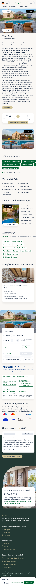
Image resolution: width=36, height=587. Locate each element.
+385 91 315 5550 (9, 391)
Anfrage (8, 353)
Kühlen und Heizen (24, 236)
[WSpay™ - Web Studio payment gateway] (22, 419)
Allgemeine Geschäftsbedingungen (13, 558)
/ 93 (9, 206)
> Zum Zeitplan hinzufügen (26, 384)
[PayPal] (30, 414)
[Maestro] (6, 414)
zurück (8, 11)
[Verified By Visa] (6, 419)
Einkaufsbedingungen (9, 561)
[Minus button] (12, 340)
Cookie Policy (6, 567)
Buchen (24, 353)
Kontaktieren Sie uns (8, 549)
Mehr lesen (7, 107)
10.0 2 (8, 30)
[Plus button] (17, 340)
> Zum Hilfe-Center (9, 384)
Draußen (5, 236)
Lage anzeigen (11, 224)
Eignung (13, 236)
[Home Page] (5, 515)
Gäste (7, 340)
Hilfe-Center (6, 543)
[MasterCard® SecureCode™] (22, 414)
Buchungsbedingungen (12, 359)
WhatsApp (22, 391)
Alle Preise (27, 359)
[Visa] (14, 419)
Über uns (5, 546)
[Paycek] (30, 419)
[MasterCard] (14, 414)
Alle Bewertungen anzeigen (17, 122)
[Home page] (18, 3)
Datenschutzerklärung (9, 564)
